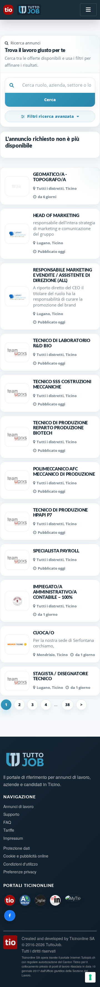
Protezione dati (16, 848)
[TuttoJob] (29, 9)
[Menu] (88, 9)
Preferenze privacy (19, 871)
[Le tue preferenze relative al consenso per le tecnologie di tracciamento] (90, 977)
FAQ (7, 822)
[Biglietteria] (40, 900)
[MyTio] (73, 900)
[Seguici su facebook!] (9, 915)
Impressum (13, 838)
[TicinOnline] (8, 10)
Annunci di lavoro (18, 806)
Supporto (11, 814)
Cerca (50, 99)
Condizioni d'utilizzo (20, 864)
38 (67, 704)
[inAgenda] (55, 900)
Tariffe (8, 830)
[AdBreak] (25, 900)
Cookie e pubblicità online (25, 856)
